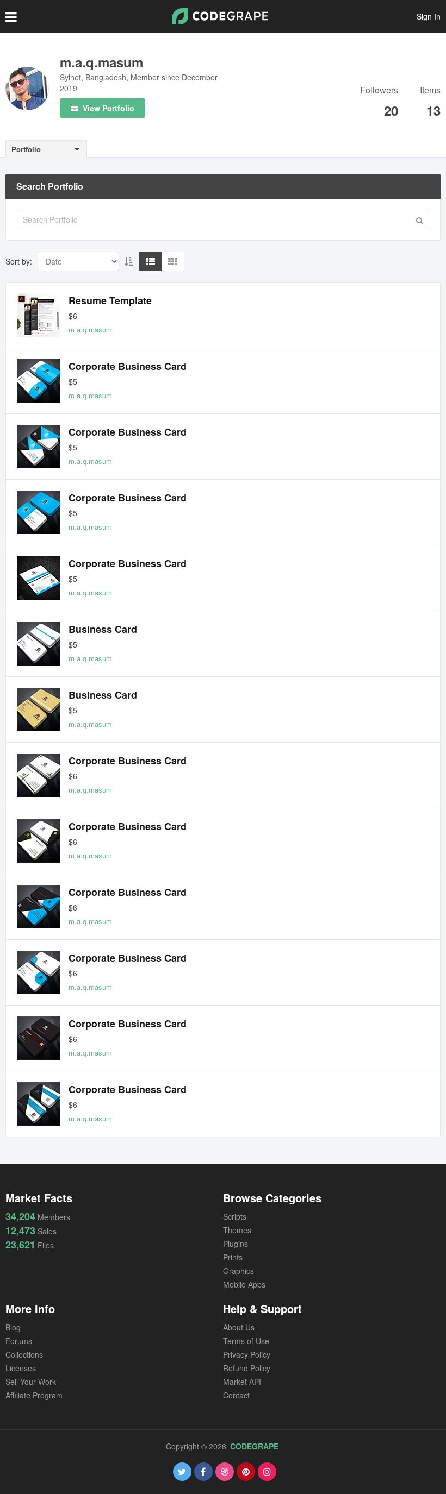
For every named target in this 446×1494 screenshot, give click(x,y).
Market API (242, 1381)
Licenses (20, 1368)
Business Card (103, 629)
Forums (18, 1340)
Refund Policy (246, 1368)
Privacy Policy (246, 1354)
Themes (237, 1230)
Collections (24, 1354)
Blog (13, 1327)
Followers (379, 91)
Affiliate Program (34, 1395)
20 (391, 110)
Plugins (235, 1243)
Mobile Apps (244, 1284)
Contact (236, 1395)
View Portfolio (107, 108)
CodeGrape (254, 1446)
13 (433, 110)
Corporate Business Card (128, 366)
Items (430, 91)
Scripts (234, 1216)
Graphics (238, 1270)
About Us (239, 1327)
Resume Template (110, 300)
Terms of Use (246, 1340)
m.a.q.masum (101, 62)
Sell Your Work (30, 1381)
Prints (233, 1257)
